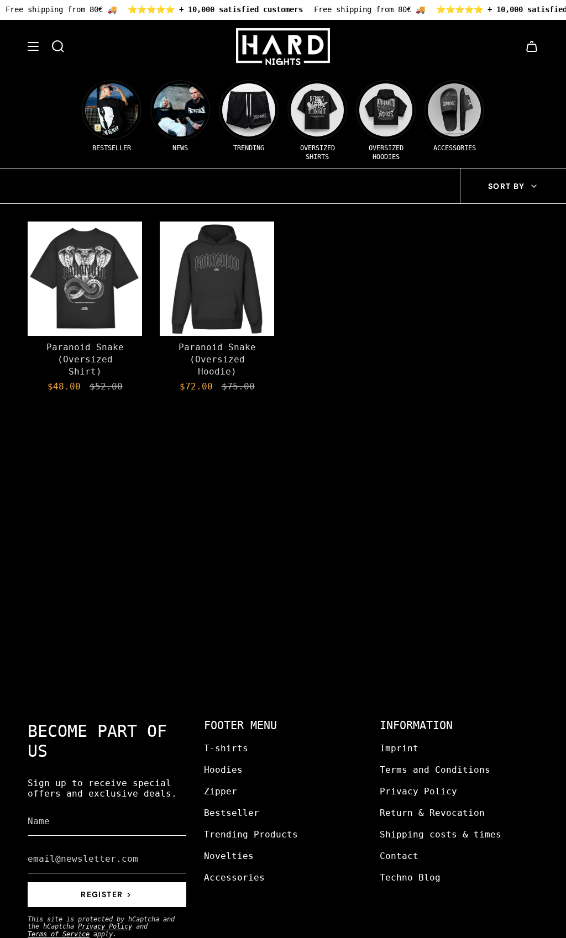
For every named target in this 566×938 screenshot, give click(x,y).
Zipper (220, 791)
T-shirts (226, 748)
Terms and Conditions (435, 770)
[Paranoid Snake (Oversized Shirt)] (85, 279)
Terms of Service (59, 934)
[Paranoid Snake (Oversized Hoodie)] (217, 279)
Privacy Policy (105, 926)
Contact (399, 856)
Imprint (399, 748)
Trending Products (251, 834)
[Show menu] (33, 46)
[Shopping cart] (531, 46)
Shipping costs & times (440, 834)
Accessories (234, 877)
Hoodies (223, 770)
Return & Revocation (432, 813)
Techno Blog (410, 877)
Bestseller (231, 813)
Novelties (229, 856)
